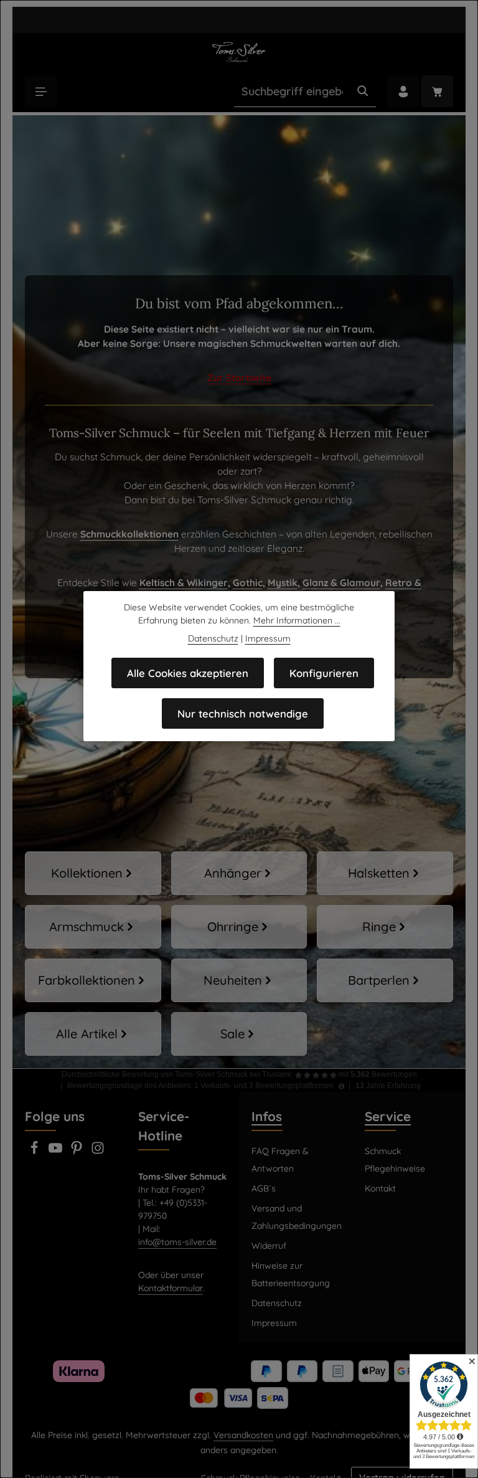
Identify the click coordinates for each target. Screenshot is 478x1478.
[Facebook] (35, 1151)
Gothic (248, 583)
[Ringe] (384, 927)
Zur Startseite (239, 378)
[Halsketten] (384, 873)
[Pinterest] (78, 1151)
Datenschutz (276, 1303)
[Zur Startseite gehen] (238, 51)
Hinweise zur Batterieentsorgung (290, 1274)
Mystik (283, 583)
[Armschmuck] (93, 927)
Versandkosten (243, 1435)
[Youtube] (57, 1151)
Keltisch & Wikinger (183, 583)
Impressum (274, 1323)
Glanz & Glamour (341, 583)
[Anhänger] (239, 873)
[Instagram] (98, 1151)
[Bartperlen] (384, 980)
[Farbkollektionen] (93, 980)
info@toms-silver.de (177, 1242)
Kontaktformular (170, 1288)
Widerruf (268, 1245)
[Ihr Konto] (403, 91)
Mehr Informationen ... (296, 620)
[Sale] (239, 1034)
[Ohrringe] (239, 927)
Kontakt (380, 1188)
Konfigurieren (323, 673)
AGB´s (263, 1188)
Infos (266, 1116)
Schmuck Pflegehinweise (395, 1159)
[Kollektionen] (93, 873)
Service (388, 1116)
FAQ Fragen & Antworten (280, 1159)
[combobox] (292, 91)
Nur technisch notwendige (242, 713)
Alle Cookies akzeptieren (187, 673)
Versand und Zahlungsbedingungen (296, 1217)
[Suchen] (363, 91)
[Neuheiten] (239, 980)
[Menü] (41, 91)
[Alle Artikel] (93, 1034)
